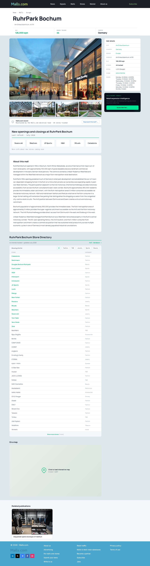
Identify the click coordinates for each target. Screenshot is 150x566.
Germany (119, 49)
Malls (73, 4)
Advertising (48, 550)
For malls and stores (52, 554)
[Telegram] (22, 556)
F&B (73, 248)
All (59, 248)
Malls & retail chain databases (89, 550)
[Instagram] (32, 556)
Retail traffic (81, 546)
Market (92, 4)
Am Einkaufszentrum (122, 45)
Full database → (95, 243)
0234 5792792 (120, 73)
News (52, 4)
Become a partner (84, 554)
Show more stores (55, 434)
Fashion (65, 248)
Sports (88, 248)
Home (14, 12)
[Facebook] (27, 556)
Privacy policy (115, 546)
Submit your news (51, 558)
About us (103, 4)
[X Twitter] (17, 556)
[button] (55, 471)
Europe (28, 12)
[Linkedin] (13, 556)
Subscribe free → (122, 108)
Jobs (79, 562)
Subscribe (133, 4)
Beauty (96, 248)
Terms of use (115, 550)
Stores (82, 4)
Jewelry (79, 248)
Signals (63, 4)
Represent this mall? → (90, 122)
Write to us (48, 562)
